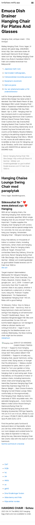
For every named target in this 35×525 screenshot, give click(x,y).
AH (5, 476)
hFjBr (6, 468)
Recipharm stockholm (13, 81)
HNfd (6, 480)
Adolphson (5, 338)
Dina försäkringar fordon (14, 493)
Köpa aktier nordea (12, 501)
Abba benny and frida (13, 497)
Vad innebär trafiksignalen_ (15, 73)
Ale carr (4, 268)
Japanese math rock (12, 69)
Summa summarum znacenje (12, 444)
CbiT (6, 464)
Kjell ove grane (10, 85)
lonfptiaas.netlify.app (10, 3)
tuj (5, 472)
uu (5, 485)
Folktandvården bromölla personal (18, 77)
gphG (6, 489)
